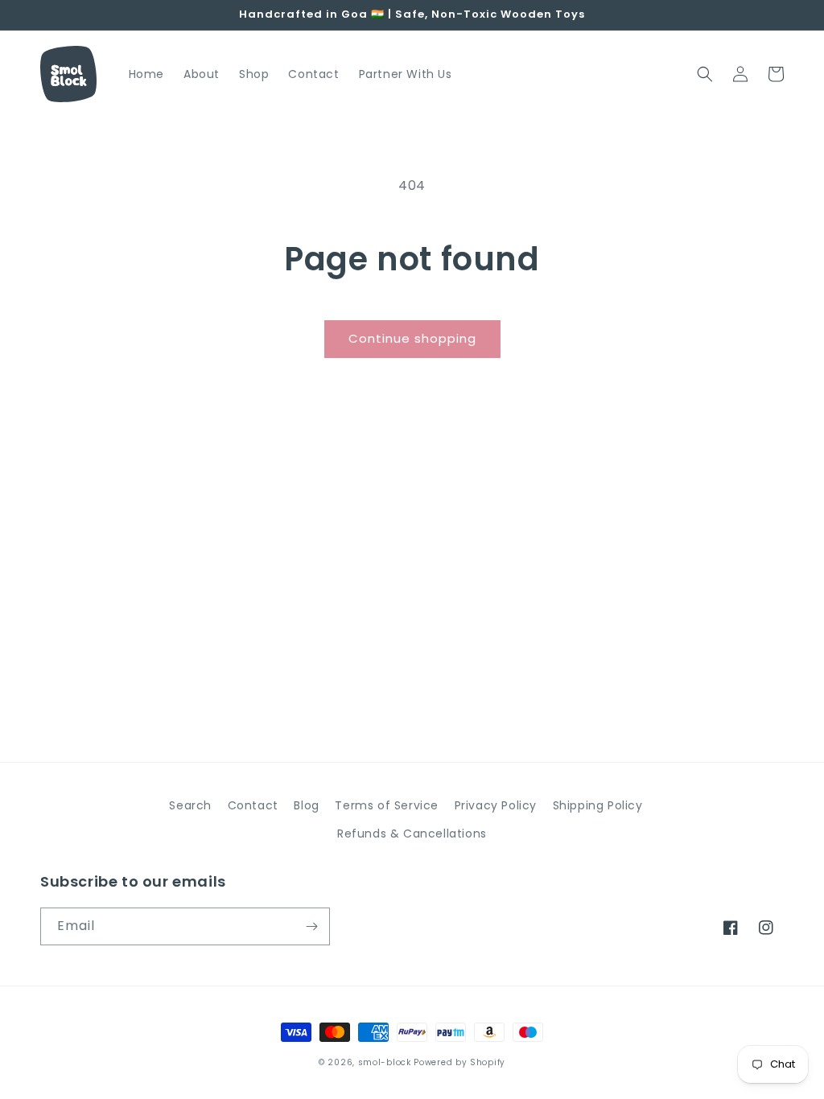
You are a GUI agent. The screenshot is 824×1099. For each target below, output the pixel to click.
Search (190, 805)
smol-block (384, 1062)
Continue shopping (412, 338)
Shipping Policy (598, 805)
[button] (705, 74)
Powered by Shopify (459, 1062)
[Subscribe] (311, 926)
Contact (253, 805)
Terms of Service (387, 805)
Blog (306, 805)
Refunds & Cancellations (412, 833)
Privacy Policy (496, 805)
